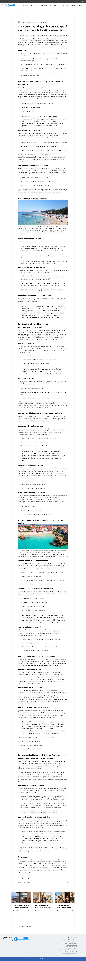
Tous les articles (15, 13)
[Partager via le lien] (28, 878)
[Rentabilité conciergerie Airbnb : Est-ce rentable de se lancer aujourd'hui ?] (43, 897)
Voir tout (73, 889)
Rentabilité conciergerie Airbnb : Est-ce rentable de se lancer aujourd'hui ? (42, 906)
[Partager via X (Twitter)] (22, 878)
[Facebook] (76, 940)
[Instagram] (73, 940)
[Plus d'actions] (67, 22)
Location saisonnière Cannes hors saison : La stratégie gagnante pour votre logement (21, 906)
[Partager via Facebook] (18, 878)
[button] (57, 5)
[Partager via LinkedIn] (25, 878)
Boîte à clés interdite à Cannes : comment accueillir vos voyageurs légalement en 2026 (64, 906)
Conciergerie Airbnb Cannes (70, 941)
